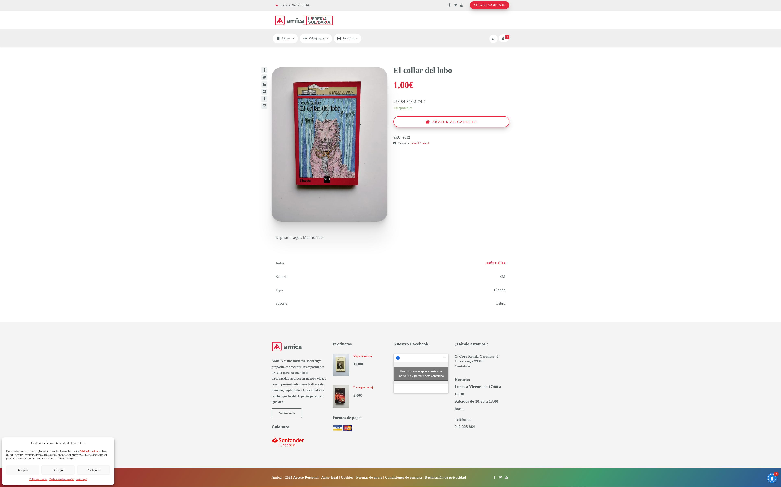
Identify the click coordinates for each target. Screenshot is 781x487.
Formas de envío (369, 477)
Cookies (347, 477)
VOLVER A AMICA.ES (489, 5)
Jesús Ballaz (495, 263)
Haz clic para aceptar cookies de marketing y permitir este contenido (421, 373)
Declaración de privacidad (61, 479)
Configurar (93, 470)
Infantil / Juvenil (420, 143)
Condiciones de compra (403, 477)
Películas (348, 38)
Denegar (58, 470)
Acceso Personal (306, 477)
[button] (772, 478)
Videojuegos (316, 38)
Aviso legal (81, 479)
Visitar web (287, 413)
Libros (286, 38)
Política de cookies (38, 479)
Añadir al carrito (454, 122)
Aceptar (23, 470)
